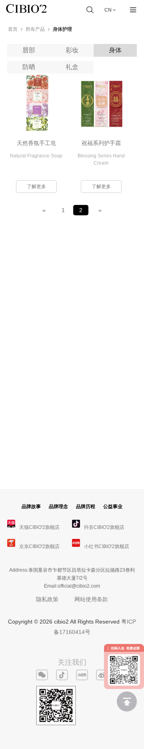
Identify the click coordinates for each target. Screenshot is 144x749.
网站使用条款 (91, 599)
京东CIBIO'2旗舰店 (39, 546)
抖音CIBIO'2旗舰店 (104, 527)
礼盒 (72, 67)
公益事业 (112, 506)
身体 (115, 50)
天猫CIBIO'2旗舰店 (39, 527)
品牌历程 (85, 506)
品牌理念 (58, 506)
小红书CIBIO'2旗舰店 (106, 546)
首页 (13, 29)
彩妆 (72, 50)
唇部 (28, 50)
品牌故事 (31, 506)
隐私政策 (47, 599)
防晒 (28, 67)
